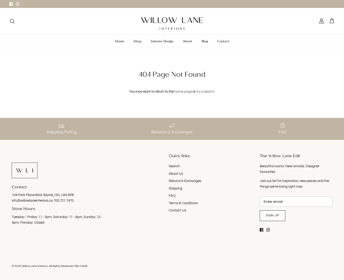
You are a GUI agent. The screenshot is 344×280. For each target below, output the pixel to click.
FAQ (172, 195)
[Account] (320, 21)
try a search (205, 91)
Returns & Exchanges (185, 181)
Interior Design (162, 41)
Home (119, 41)
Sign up (272, 215)
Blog (204, 41)
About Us (176, 173)
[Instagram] (17, 4)
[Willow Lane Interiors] (172, 23)
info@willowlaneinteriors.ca (33, 200)
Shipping (175, 188)
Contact (223, 41)
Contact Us (177, 210)
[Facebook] (11, 4)
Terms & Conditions (183, 203)
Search (174, 166)
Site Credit (80, 266)
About (187, 41)
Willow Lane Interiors (35, 266)
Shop (137, 41)
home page (183, 91)
